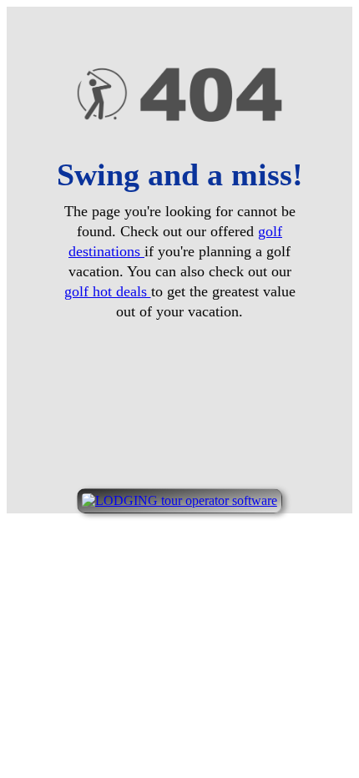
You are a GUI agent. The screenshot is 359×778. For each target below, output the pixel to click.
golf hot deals (107, 291)
